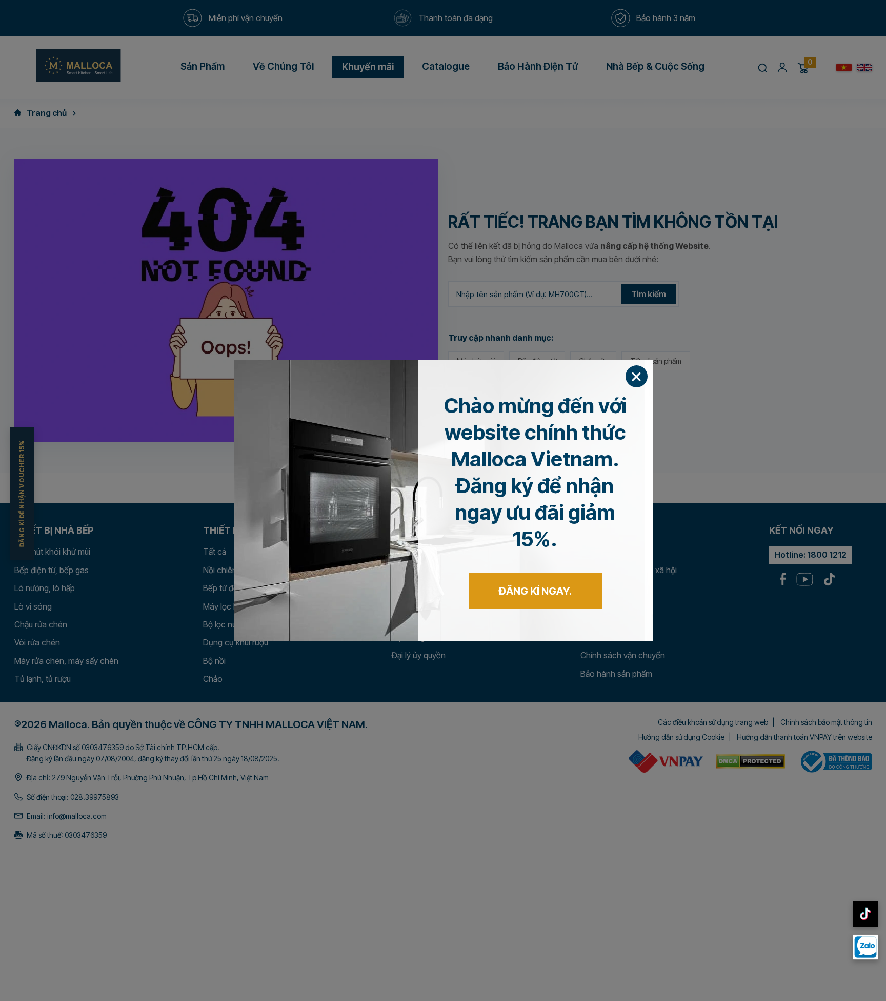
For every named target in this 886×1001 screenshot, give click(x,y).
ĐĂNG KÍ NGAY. (535, 591)
